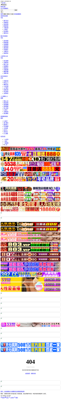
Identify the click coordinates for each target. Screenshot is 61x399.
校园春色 (6, 66)
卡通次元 (6, 51)
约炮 (15, 14)
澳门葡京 (6, 122)
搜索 (16, 10)
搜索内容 (33, 373)
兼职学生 (6, 84)
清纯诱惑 (6, 47)
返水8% (6, 130)
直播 (17, 14)
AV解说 (6, 29)
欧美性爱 (6, 26)
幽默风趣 (6, 71)
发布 (6, 141)
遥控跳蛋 (6, 106)
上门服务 (6, 88)
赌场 (20, 14)
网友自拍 (6, 102)
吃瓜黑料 (6, 31)
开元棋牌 (6, 126)
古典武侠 (6, 62)
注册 (4, 6)
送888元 (6, 131)
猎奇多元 (6, 33)
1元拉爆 (6, 128)
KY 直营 (6, 133)
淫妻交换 (6, 73)
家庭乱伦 (6, 68)
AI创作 (6, 139)
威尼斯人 (6, 124)
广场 (6, 144)
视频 (5, 14)
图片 (8, 14)
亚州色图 (6, 40)
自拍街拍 (6, 46)
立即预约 (6, 93)
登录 (2, 6)
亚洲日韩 (6, 24)
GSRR (7, 395)
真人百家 (6, 108)
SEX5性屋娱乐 (4, 8)
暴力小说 (6, 64)
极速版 (6, 143)
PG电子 (6, 109)
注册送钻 (6, 111)
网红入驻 (6, 101)
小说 (12, 14)
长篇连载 (6, 69)
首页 (2, 14)
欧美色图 (6, 42)
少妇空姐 (6, 86)
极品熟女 (6, 53)
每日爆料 (6, 113)
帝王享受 (6, 91)
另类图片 (6, 49)
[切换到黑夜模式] (2, 12)
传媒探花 (6, 22)
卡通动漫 (6, 27)
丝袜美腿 (6, 44)
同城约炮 (6, 81)
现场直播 (6, 104)
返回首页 (27, 373)
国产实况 (6, 20)
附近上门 (6, 82)
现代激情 (6, 60)
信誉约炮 (6, 89)
